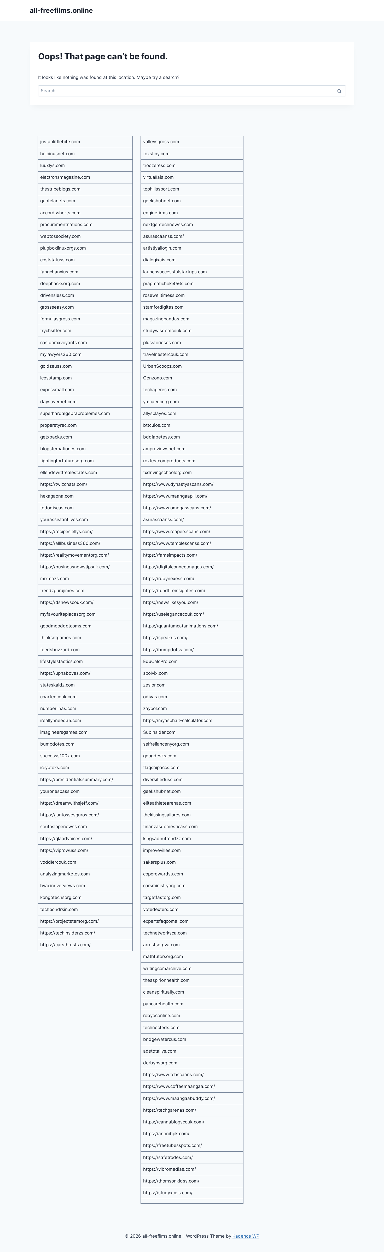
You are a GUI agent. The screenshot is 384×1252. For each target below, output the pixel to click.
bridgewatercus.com (164, 1039)
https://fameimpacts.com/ (170, 555)
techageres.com (160, 389)
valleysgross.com (161, 141)
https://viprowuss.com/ (64, 850)
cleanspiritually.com (163, 992)
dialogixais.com (159, 259)
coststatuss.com (57, 259)
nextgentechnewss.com (168, 224)
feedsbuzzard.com (60, 649)
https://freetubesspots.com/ (172, 1145)
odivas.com (155, 696)
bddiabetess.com (161, 437)
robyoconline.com (161, 1015)
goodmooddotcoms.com (65, 625)
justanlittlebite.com (60, 141)
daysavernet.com (58, 401)
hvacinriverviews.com (62, 885)
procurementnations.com (66, 224)
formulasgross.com (60, 318)
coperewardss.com (163, 873)
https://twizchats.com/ (63, 484)
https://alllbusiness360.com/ (70, 543)
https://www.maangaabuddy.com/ (179, 1098)
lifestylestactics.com (61, 661)
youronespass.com (60, 791)
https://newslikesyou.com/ (170, 602)
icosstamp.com (56, 377)
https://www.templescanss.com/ (177, 543)
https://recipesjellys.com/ (66, 531)
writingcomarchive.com (167, 968)
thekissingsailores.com (167, 814)
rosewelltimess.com (164, 295)
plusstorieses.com (162, 342)
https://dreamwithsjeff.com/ (69, 803)
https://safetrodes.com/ (168, 1157)
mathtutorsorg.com (163, 956)
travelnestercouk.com (165, 354)
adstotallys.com (159, 1051)
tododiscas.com (57, 507)
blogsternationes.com (63, 448)
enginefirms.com (160, 212)
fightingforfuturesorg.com (67, 460)
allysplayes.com (159, 413)
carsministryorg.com (164, 885)
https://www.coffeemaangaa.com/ (179, 1086)
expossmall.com (57, 389)
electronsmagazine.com (65, 177)
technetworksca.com (165, 933)
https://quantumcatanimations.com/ (180, 625)
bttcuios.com (156, 425)
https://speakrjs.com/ (165, 637)
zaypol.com (155, 708)
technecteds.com (161, 1027)
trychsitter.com (55, 330)
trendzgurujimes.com (62, 590)
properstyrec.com (58, 425)
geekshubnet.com (162, 200)
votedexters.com (160, 909)
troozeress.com (159, 165)
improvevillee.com (162, 850)
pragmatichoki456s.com (168, 283)
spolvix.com (155, 673)
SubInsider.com (159, 732)
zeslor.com (154, 685)
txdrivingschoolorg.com (167, 472)
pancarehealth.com (163, 1003)
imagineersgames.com (64, 732)
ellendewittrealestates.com (68, 472)
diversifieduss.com (163, 779)
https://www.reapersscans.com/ (176, 531)
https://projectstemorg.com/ (69, 921)
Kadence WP (245, 1236)
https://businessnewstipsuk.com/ (75, 566)
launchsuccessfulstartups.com (175, 271)
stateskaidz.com (57, 685)
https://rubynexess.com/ (168, 578)
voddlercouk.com (58, 862)
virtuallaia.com (158, 177)
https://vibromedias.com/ (169, 1169)
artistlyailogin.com (162, 248)
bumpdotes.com (57, 744)
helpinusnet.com (57, 153)
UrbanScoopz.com (162, 366)
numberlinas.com (58, 708)
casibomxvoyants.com (63, 342)
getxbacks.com (56, 437)
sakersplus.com (159, 862)
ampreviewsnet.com (164, 448)
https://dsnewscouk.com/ (67, 602)
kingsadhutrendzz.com (167, 838)
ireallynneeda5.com (60, 720)
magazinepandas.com (166, 318)
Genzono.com (157, 377)
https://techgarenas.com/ (169, 1110)
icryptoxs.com (54, 767)
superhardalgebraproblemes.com (75, 413)
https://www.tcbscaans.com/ (173, 1074)
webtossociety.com (60, 236)
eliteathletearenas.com (167, 803)
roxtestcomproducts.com (169, 460)
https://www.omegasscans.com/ (177, 507)
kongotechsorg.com (61, 897)
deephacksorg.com (60, 283)
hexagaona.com (57, 496)
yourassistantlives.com (64, 519)
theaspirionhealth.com (166, 980)
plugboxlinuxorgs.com (63, 248)
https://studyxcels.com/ (168, 1192)
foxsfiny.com (156, 153)
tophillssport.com (161, 189)
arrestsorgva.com (161, 944)
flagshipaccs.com (161, 767)
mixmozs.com (54, 578)
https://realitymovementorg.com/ (74, 555)
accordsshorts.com (60, 212)
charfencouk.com (58, 696)
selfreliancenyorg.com (166, 744)
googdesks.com (159, 755)
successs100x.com (60, 755)
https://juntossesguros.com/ (69, 814)
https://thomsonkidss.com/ (171, 1181)
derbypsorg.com (160, 1062)
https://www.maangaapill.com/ (175, 496)
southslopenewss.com (63, 826)
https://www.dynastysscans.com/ (178, 484)
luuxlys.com (52, 165)
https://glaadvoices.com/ (66, 838)
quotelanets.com (57, 200)
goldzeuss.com (56, 366)
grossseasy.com (57, 307)
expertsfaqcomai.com (166, 921)
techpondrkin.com (59, 909)
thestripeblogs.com (60, 189)
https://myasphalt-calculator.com (177, 720)
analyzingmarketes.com (65, 873)
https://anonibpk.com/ (166, 1133)
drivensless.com (57, 295)
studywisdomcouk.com (167, 330)
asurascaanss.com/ (163, 236)
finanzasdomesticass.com (170, 826)
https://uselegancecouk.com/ (173, 614)
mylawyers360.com (61, 354)
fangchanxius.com (59, 271)
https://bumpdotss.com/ (168, 649)
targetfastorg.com (162, 897)
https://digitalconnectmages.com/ (178, 566)
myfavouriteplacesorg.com (68, 614)
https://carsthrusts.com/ (65, 944)
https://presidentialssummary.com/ (76, 779)
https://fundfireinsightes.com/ (174, 590)
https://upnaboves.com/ (65, 673)
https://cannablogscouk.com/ (173, 1121)
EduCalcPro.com (160, 661)
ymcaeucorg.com (161, 401)
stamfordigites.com (163, 307)
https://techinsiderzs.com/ (67, 933)
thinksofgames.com (60, 637)
